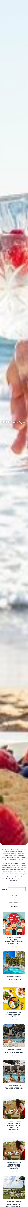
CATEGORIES (13, 906)
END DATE (13, 899)
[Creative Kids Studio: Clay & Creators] (14, 1156)
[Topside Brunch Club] (14, 1005)
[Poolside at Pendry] (14, 1041)
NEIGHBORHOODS (13, 903)
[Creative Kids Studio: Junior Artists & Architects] (14, 1115)
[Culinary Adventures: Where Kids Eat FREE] (14, 931)
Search (4, 889)
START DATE (13, 895)
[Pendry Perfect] (14, 968)
